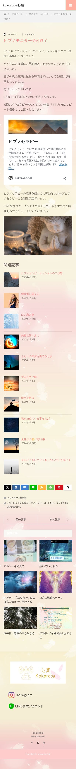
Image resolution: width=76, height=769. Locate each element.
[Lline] (33, 487)
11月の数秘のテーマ (51, 597)
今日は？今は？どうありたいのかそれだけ (45, 460)
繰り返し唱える (30, 294)
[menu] (70, 5)
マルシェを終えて (14, 566)
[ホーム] (5, 12)
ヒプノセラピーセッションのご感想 (42, 273)
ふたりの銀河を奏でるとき (36, 356)
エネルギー (29, 34)
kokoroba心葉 (15, 5)
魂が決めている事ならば (35, 418)
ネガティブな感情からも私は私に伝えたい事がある (19, 599)
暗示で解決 (27, 397)
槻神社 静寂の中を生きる (19, 633)
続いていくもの (48, 566)
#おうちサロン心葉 (16, 503)
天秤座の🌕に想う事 (33, 439)
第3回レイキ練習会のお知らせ (55, 635)
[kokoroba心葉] (38, 680)
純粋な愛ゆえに (30, 335)
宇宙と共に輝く (30, 377)
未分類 (23, 497)
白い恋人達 (27, 314)
